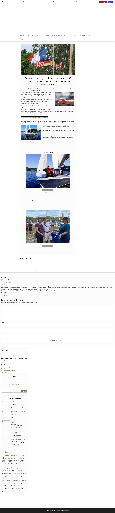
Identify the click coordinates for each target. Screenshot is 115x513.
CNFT (57, 17)
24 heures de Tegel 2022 (29, 271)
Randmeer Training (9, 370)
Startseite (23, 35)
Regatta (66, 35)
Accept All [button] (111, 2)
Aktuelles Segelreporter (16, 452)
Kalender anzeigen (5, 372)
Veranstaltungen (57, 35)
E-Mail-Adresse (5, 328)
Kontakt (73, 35)
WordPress (57, 510)
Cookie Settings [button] (103, 2)
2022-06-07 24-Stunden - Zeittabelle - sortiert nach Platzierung (34, 117)
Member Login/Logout (85, 35)
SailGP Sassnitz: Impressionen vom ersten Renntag (13, 455)
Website (3, 334)
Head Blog (66, 510)
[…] (23, 407)
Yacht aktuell (16, 384)
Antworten (4, 295)
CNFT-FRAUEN (45, 35)
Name (2, 322)
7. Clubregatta (8, 367)
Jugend (38, 35)
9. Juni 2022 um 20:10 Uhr (6, 282)
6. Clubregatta (8, 363)
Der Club (30, 35)
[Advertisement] (44, 264)
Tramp (52, 84)
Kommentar (4, 304)
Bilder (21, 39)
